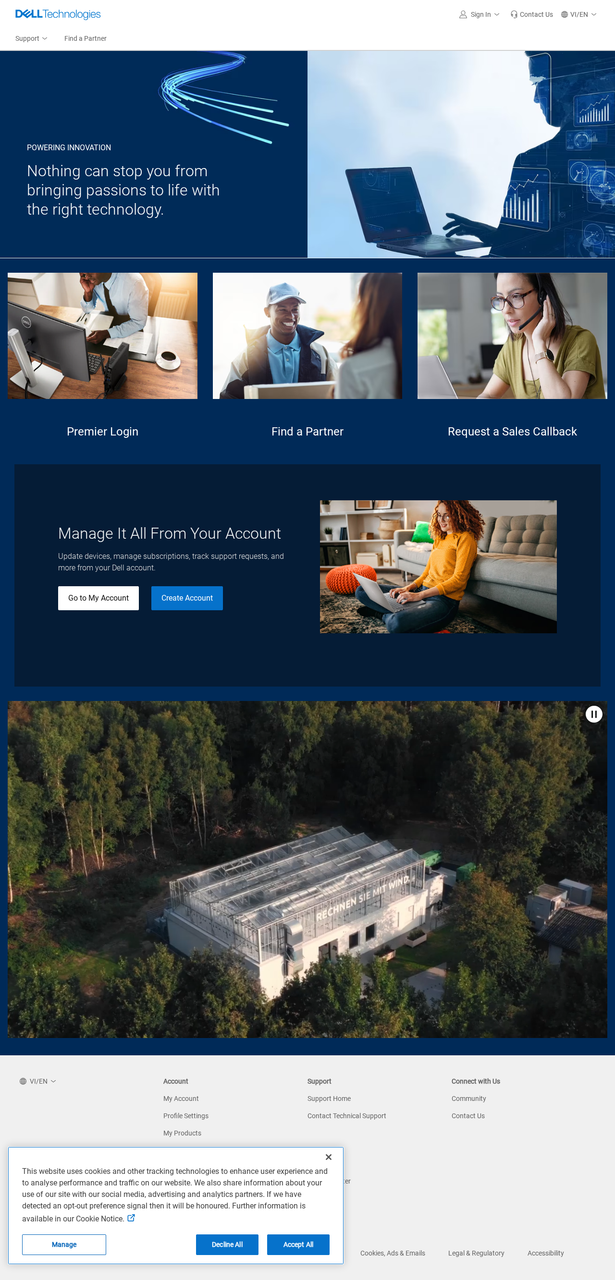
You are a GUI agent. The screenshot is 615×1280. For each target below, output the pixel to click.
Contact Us (468, 1116)
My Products (182, 1133)
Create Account (187, 598)
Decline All (227, 1244)
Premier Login (102, 431)
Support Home (329, 1098)
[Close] (328, 1157)
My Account (181, 1098)
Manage (64, 1244)
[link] (531, 14)
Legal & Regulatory (476, 1253)
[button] (480, 14)
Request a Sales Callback (512, 431)
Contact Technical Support (347, 1116)
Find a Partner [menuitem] (85, 38)
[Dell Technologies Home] (58, 14)
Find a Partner (307, 431)
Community (469, 1098)
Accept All (298, 1244)
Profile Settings (186, 1116)
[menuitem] (32, 39)
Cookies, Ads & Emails (392, 1253)
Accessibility (546, 1253)
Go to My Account (98, 598)
